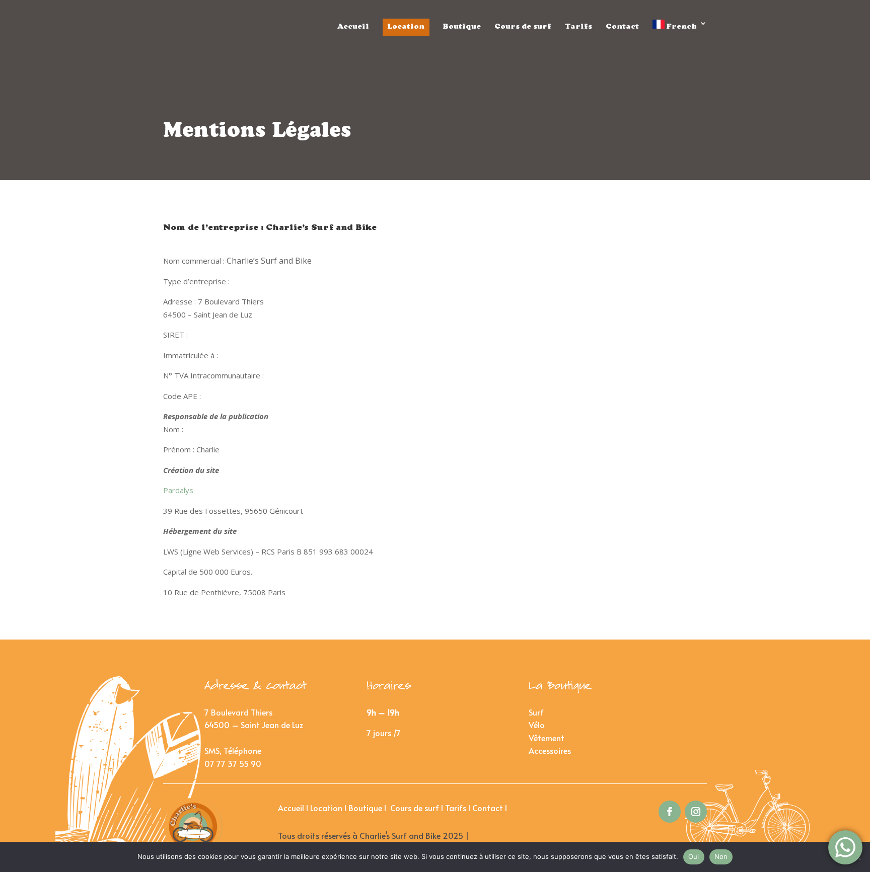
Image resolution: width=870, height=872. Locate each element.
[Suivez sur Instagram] (696, 812)
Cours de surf (522, 27)
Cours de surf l (417, 807)
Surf (536, 712)
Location (406, 27)
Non (721, 856)
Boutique (462, 27)
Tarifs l (458, 807)
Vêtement (546, 737)
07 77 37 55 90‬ (232, 763)
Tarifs (578, 27)
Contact (622, 27)
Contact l (490, 807)
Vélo (537, 724)
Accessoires (550, 750)
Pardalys (179, 490)
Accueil (353, 27)
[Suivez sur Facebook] (670, 812)
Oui (693, 856)
